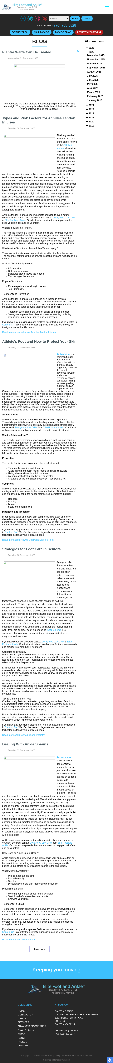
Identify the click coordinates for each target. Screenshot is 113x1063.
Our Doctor (25, 1014)
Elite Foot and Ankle (15, 220)
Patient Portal (20, 32)
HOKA (75, 18)
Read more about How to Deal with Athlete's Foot (27, 540)
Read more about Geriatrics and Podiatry (23, 735)
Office (22, 1018)
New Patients (26, 1030)
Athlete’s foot (63, 354)
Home (21, 1011)
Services (23, 1022)
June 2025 (93, 80)
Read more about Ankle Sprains (18, 939)
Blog (22, 1038)
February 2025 (95, 96)
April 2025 (92, 88)
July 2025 (92, 76)
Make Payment (41, 32)
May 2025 (92, 84)
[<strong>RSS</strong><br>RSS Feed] (78, 51)
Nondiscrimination (61, 1060)
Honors (23, 1045)
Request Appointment (89, 32)
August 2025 (94, 72)
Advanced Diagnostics (32, 1026)
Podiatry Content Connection (78, 1055)
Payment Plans (63, 32)
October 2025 (94, 63)
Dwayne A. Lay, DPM (64, 217)
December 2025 (95, 55)
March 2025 (93, 92)
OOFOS (87, 18)
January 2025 (94, 100)
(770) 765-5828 (64, 25)
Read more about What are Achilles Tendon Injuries (29, 332)
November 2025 (96, 59)
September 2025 (96, 67)
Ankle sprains (64, 757)
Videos (23, 1041)
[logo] (22, 6)
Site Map (47, 1060)
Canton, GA (8, 324)
